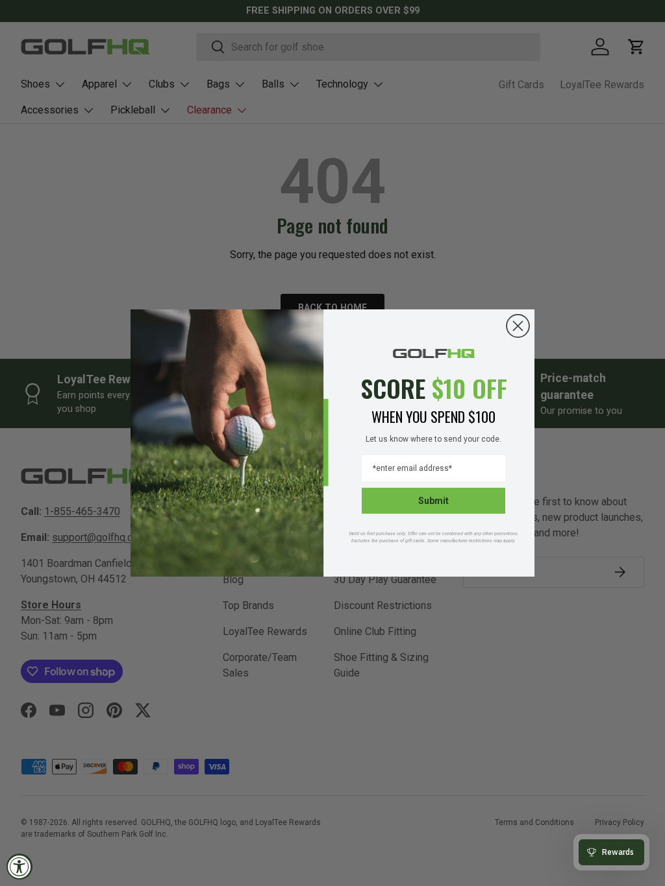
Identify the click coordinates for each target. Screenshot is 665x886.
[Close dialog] (518, 326)
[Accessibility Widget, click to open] (19, 867)
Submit (433, 501)
